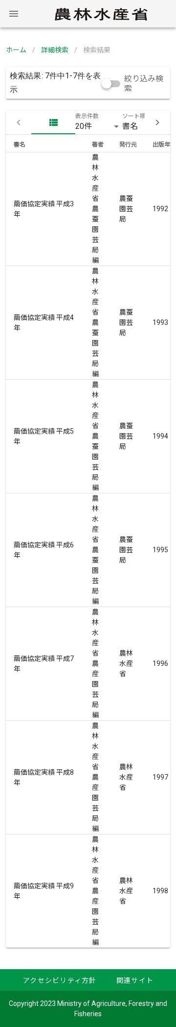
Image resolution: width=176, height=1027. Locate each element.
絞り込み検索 (143, 83)
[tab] (53, 122)
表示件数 (87, 116)
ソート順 (134, 116)
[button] (98, 126)
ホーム (16, 50)
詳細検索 (54, 50)
